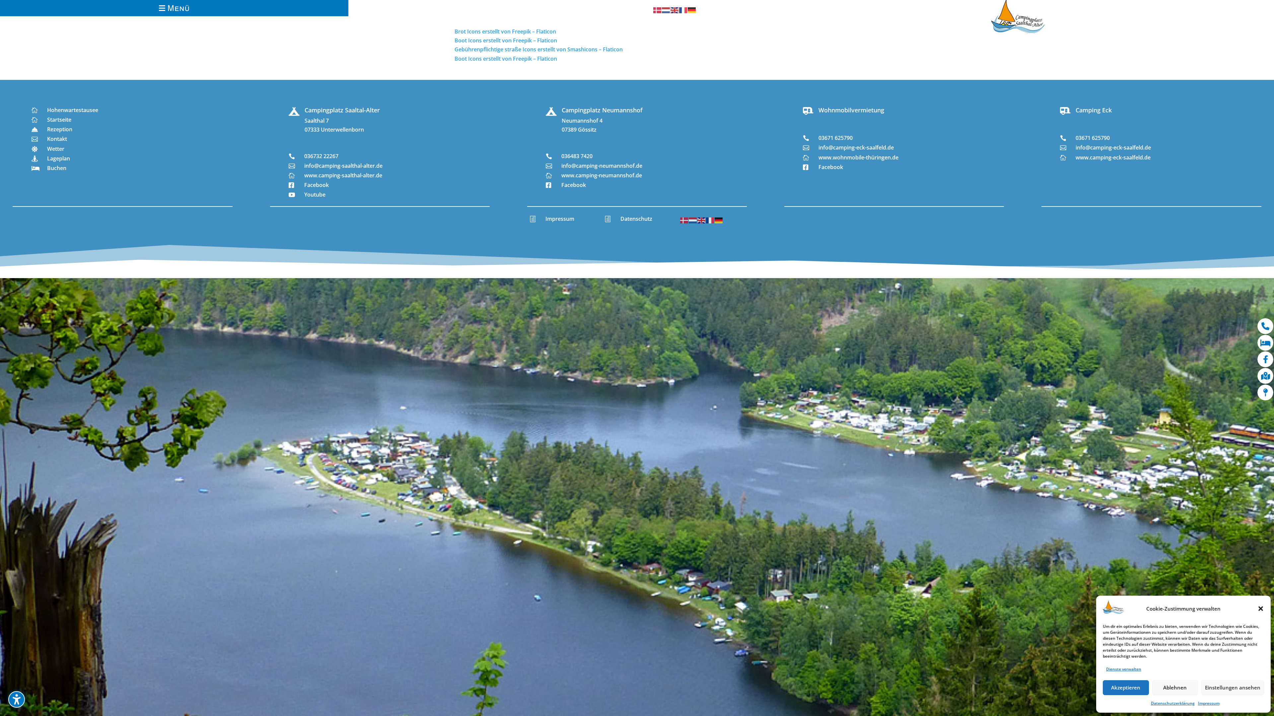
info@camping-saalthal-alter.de (343, 165)
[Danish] (657, 9)
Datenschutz (636, 218)
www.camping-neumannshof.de (601, 175)
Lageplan (58, 158)
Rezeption (59, 129)
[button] (1260, 608)
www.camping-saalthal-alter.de (343, 175)
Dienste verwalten (1123, 669)
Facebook (316, 185)
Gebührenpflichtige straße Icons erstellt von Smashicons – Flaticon (539, 49)
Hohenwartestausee (72, 110)
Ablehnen (1175, 687)
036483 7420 (577, 156)
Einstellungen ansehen (1232, 687)
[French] (683, 9)
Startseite (59, 119)
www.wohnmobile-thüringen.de (858, 157)
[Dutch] (666, 9)
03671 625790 (835, 138)
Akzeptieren (1125, 687)
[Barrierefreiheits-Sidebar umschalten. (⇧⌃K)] (16, 699)
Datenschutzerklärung (1173, 703)
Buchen (56, 168)
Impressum (1209, 703)
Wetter (55, 148)
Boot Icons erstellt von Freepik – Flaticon (506, 58)
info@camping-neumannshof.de (601, 165)
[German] (692, 9)
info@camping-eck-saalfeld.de (856, 147)
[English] (675, 9)
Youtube (314, 194)
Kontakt (57, 139)
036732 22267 (321, 156)
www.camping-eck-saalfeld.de (1113, 157)
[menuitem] (174, 8)
